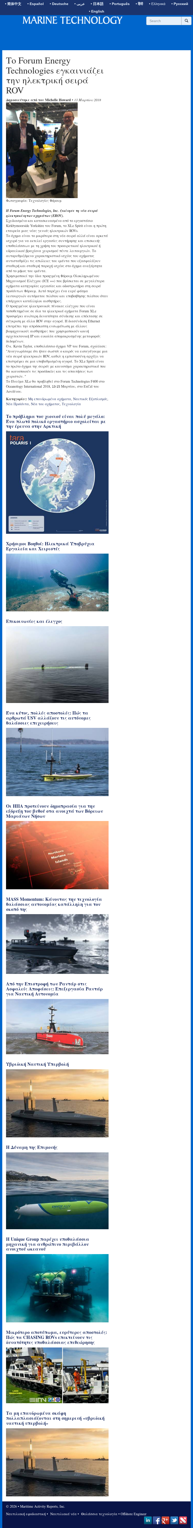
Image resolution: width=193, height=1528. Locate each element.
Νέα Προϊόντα (17, 403)
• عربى (79, 4)
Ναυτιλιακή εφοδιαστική (26, 1513)
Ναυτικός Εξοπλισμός (90, 398)
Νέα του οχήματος (45, 403)
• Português (120, 4)
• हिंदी (139, 4)
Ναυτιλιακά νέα (63, 1513)
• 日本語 (97, 4)
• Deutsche (59, 4)
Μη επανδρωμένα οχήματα (49, 398)
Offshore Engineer (134, 1513)
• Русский (179, 4)
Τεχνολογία (71, 403)
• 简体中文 (13, 4)
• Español (35, 4)
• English (96, 11)
